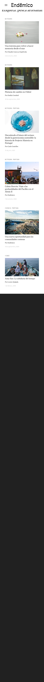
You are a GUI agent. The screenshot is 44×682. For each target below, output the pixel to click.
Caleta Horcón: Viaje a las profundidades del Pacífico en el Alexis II (19, 189)
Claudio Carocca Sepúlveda (17, 52)
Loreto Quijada (13, 282)
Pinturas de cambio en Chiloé (18, 92)
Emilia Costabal (13, 95)
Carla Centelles (13, 146)
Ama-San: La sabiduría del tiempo (20, 278)
